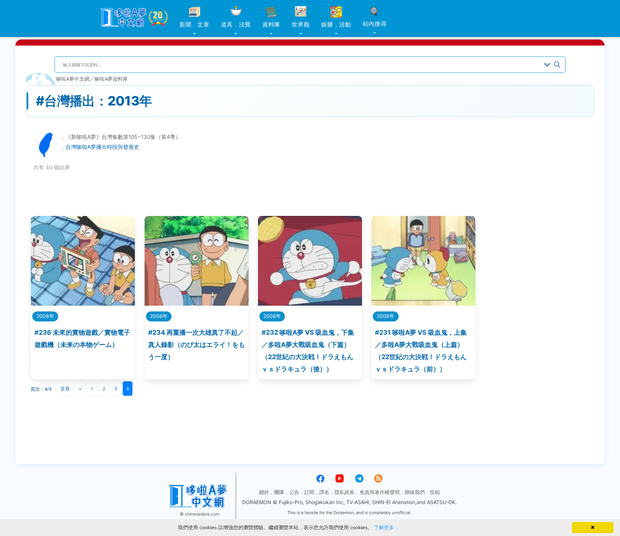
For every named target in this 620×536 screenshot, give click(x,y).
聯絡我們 (415, 492)
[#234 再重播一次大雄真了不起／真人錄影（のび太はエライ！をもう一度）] (197, 303)
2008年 (45, 316)
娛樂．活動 (336, 24)
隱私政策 (344, 492)
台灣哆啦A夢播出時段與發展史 (102, 147)
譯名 (324, 492)
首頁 (65, 388)
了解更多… (386, 527)
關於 (264, 492)
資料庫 (271, 24)
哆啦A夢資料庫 (111, 79)
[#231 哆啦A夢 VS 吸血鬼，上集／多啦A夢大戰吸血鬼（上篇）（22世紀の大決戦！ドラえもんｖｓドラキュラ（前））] (423, 303)
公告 (294, 492)
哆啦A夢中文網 (72, 79)
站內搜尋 (375, 23)
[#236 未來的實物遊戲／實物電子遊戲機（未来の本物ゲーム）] (83, 303)
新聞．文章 (194, 24)
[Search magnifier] (557, 65)
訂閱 (309, 492)
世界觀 (301, 24)
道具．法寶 (236, 24)
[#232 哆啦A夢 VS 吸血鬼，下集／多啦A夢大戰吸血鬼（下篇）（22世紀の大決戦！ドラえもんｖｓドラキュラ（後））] (310, 303)
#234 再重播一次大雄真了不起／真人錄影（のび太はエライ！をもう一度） (196, 345)
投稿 (435, 492)
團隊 (279, 492)
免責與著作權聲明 (380, 492)
